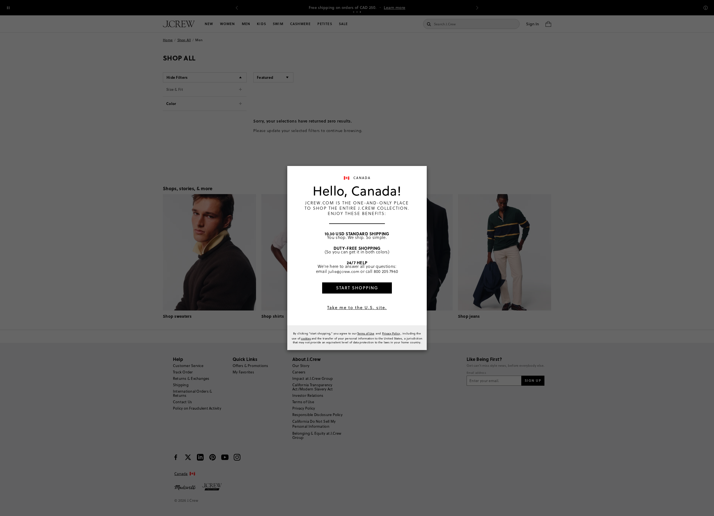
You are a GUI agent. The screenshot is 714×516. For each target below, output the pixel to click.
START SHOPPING (357, 288)
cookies (306, 338)
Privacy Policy (391, 333)
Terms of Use (365, 333)
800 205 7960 (386, 271)
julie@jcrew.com (344, 271)
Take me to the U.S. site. (357, 307)
